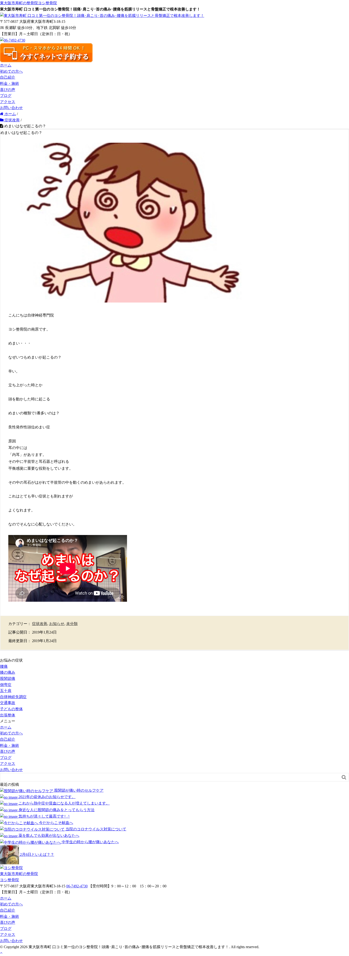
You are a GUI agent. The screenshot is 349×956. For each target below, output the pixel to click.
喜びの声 (7, 90)
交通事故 (7, 703)
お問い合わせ (11, 108)
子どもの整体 (11, 709)
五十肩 (5, 691)
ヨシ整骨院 (28, 3)
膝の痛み (7, 672)
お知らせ (56, 624)
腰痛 (4, 666)
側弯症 (5, 685)
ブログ (5, 96)
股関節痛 (7, 679)
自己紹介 (7, 77)
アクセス (7, 102)
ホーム (5, 65)
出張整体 (7, 715)
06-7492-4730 (77, 886)
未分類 (72, 624)
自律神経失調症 (13, 697)
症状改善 (39, 624)
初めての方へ (11, 71)
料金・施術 (9, 83)
